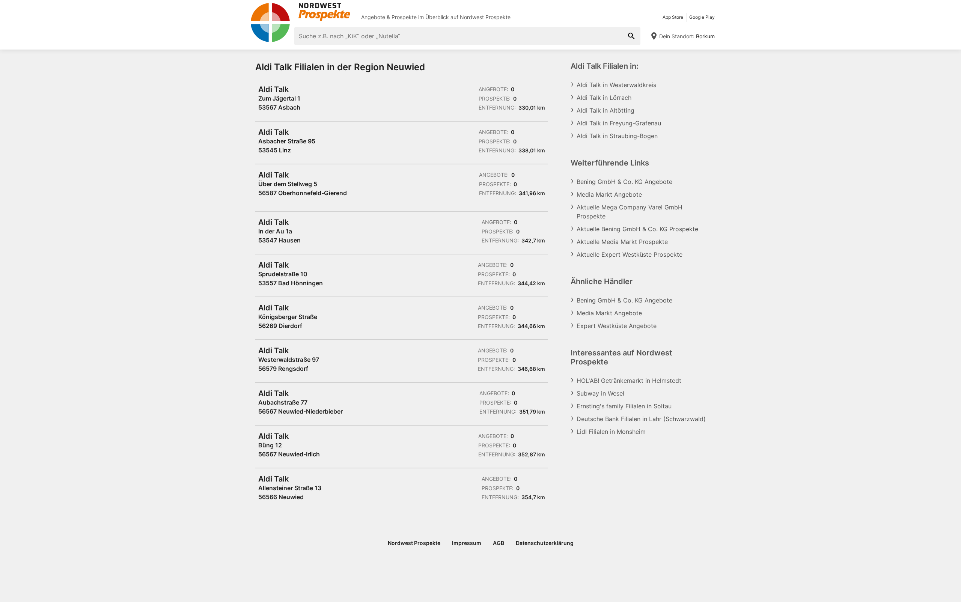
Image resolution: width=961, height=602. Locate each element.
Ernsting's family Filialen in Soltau (624, 406)
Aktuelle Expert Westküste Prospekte (629, 254)
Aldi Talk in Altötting (605, 110)
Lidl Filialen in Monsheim (611, 431)
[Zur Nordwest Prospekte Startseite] (300, 12)
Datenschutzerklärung (545, 543)
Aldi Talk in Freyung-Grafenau (619, 123)
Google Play (702, 17)
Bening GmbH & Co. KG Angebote (624, 181)
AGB (498, 543)
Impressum (466, 543)
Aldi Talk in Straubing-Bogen (617, 136)
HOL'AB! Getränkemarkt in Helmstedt (629, 380)
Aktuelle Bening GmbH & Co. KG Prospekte (637, 229)
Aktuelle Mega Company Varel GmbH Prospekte (629, 211)
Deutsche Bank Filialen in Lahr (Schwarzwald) (641, 419)
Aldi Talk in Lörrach (604, 97)
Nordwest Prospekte (485, 17)
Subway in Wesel (600, 393)
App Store (673, 17)
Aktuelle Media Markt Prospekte (622, 241)
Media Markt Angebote (609, 194)
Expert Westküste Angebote (617, 326)
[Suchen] (631, 36)
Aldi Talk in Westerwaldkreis (616, 85)
